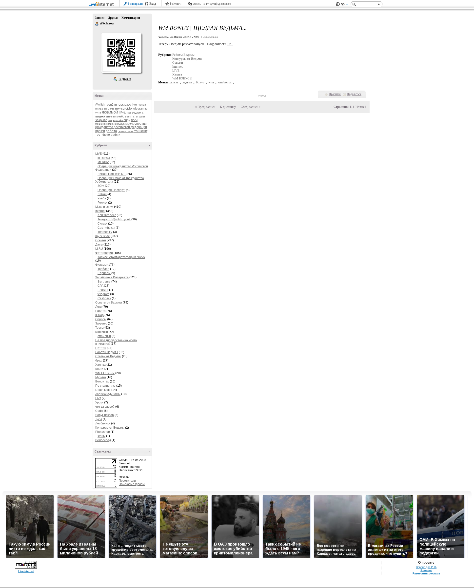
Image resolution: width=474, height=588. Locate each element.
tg (146, 108)
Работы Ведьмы (106, 352)
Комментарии (130, 17)
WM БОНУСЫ (105, 373)
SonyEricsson (104, 415)
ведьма (137, 112)
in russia (120, 104)
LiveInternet (102, 4)
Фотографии (104, 253)
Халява (100, 364)
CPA (100, 285)
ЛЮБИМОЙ (110, 112)
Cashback (104, 298)
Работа (100, 311)
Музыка (100, 377)
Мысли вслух (104, 207)
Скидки (102, 223)
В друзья (125, 79)
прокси (100, 131)
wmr (98, 112)
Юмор (99, 315)
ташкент (140, 131)
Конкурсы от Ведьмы (109, 427)
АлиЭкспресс (107, 215)
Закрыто (101, 323)
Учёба (102, 198)
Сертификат (107, 227)
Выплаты (104, 281)
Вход (152, 3)
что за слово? (105, 406)
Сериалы (104, 273)
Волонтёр (102, 381)
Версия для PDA (426, 567)
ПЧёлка (125, 112)
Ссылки (100, 240)
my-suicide (123, 108)
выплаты (131, 116)
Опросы (100, 319)
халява (173, 82)
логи (134, 120)
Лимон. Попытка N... (112, 174)
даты (142, 116)
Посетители (127, 480)
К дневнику (228, 107)
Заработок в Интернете (112, 277)
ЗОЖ (101, 186)
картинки (101, 332)
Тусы (98, 419)
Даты (99, 244)
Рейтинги (175, 3)
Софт (99, 411)
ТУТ (230, 44)
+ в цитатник (209, 36)
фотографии (111, 134)
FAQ (98, 398)
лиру (126, 120)
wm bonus (225, 82)
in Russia (104, 158)
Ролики (102, 202)
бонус (200, 82)
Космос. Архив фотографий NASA (121, 257)
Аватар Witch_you (121, 52)
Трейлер (103, 269)
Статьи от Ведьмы (108, 356)
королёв (118, 120)
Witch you (97, 24)
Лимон (102, 194)
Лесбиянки (102, 423)
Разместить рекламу (426, 573)
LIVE (98, 153)
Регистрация (135, 3)
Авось (197, 3)
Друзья (113, 17)
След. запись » (251, 107)
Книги (99, 369)
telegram (138, 108)
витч (109, 116)
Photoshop (102, 432)
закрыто (101, 120)
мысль (129, 123)
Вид (344, 5)
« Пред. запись (205, 107)
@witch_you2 (104, 104)
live (134, 104)
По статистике (105, 385)
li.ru (129, 104)
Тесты (99, 327)
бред (98, 360)
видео (100, 116)
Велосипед (103, 440)
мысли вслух (116, 123)
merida (142, 104)
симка (121, 131)
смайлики (104, 336)
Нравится (335, 94)
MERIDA (103, 162)
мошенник (101, 123)
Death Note (103, 390)
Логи (98, 306)
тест (98, 134)
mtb (112, 108)
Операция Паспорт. (111, 190)
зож (110, 120)
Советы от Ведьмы (108, 302)
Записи (99, 17)
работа (111, 131)
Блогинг (103, 290)
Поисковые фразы (132, 484)
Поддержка (338, 4)
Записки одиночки (107, 394)
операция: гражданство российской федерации (122, 125)
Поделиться (354, 94)
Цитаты (100, 348)
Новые (360, 107)
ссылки (129, 131)
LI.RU (99, 248)
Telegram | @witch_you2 (114, 219)
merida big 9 (102, 108)
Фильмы (101, 264)
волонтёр (118, 116)
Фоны (101, 436)
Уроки (99, 402)
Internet (100, 211)
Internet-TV (105, 232)
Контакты (426, 570)
